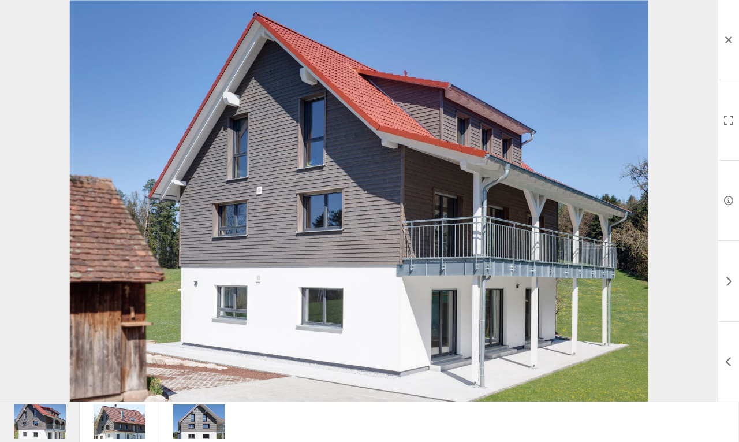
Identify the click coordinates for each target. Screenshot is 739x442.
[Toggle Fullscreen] (728, 120)
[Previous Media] (728, 362)
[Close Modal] (728, 40)
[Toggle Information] (728, 201)
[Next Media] (728, 281)
